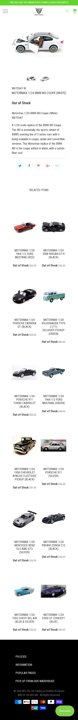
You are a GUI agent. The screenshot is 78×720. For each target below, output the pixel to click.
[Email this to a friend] (57, 165)
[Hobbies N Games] (39, 10)
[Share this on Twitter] (20, 165)
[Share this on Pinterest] (38, 165)
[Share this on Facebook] (29, 165)
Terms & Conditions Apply (55, 2)
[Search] (67, 11)
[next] (57, 38)
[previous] (21, 38)
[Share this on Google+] (48, 165)
